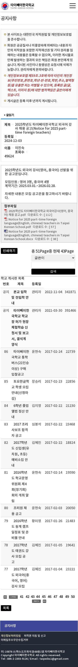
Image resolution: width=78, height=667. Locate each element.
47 (55, 597)
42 (27, 597)
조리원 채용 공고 (19, 511)
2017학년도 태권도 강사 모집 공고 (20, 553)
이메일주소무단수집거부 (14, 640)
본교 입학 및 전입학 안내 (20, 297)
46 (49, 597)
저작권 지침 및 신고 (35, 636)
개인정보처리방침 (11, 636)
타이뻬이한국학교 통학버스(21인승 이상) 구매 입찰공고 (20, 363)
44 (38, 597)
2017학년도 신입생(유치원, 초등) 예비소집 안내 (20, 454)
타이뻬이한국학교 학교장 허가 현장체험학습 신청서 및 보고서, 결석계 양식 (20, 328)
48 (61, 597)
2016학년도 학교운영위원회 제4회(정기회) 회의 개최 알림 (20, 487)
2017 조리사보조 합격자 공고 (19, 430)
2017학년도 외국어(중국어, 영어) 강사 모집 (20, 577)
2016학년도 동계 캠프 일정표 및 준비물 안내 (20, 529)
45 (44, 597)
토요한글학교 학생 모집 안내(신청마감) (20, 390)
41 (22, 597)
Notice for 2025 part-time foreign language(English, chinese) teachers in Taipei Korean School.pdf (36, 223)
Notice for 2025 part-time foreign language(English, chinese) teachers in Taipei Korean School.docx (36, 235)
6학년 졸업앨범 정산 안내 (20, 411)
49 (67, 597)
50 (73, 597)
